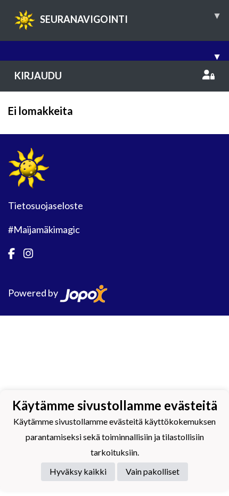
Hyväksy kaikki (78, 471)
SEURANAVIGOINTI (129, 17)
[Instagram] (32, 253)
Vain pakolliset (152, 471)
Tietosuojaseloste (45, 205)
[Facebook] (15, 253)
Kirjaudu (38, 75)
